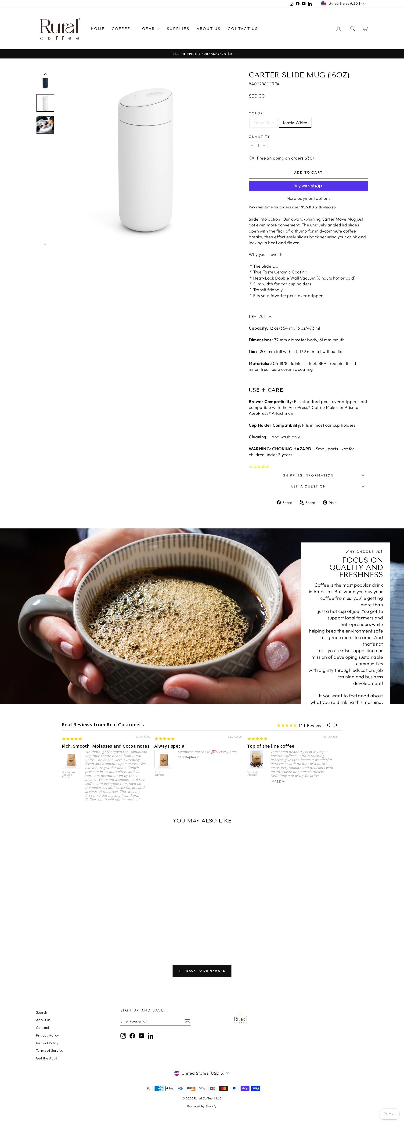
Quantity (259, 137)
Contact (42, 1027)
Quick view (75, 909)
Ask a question (308, 486)
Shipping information (308, 475)
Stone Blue (263, 122)
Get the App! (46, 1058)
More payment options (308, 198)
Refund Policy (47, 1043)
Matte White (295, 122)
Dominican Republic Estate (68, 775)
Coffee (122, 28)
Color (256, 113)
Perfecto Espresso (159, 773)
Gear (149, 28)
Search (41, 1012)
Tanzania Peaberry (252, 773)
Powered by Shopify (201, 1106)
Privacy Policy (47, 1035)
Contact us (243, 28)
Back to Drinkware (205, 970)
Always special (170, 746)
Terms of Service (49, 1050)
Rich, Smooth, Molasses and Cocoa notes (105, 746)
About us (209, 28)
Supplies (178, 28)
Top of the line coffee (271, 746)
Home (98, 28)
